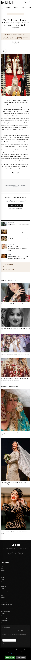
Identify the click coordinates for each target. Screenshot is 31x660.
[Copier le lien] (18, 43)
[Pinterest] (19, 553)
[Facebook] (12, 43)
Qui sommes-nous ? (5, 611)
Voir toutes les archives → (19, 38)
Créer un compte (4, 602)
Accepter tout (10, 657)
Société (2, 572)
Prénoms (3, 584)
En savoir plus (15, 654)
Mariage (3, 570)
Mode (2, 566)
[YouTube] (22, 553)
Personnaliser (21, 657)
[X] (15, 43)
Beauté (2, 568)
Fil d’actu (3, 597)
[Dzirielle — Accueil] (15, 545)
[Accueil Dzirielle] (7, 2)
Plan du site (3, 613)
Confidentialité (4, 620)
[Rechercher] (28, 2)
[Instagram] (15, 553)
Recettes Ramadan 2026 (6, 604)
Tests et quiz (3, 586)
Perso (2, 575)
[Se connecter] (25, 2)
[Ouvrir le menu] (2, 7)
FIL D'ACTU (8, 7)
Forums (2, 595)
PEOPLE (23, 7)
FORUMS (16, 7)
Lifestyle (3, 577)
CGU (2, 622)
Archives (3, 588)
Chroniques (3, 581)
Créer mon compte (15, 205)
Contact (2, 615)
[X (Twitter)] (11, 553)
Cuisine (2, 579)
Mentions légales (4, 618)
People (2, 600)
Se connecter (19, 208)
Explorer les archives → (9, 269)
